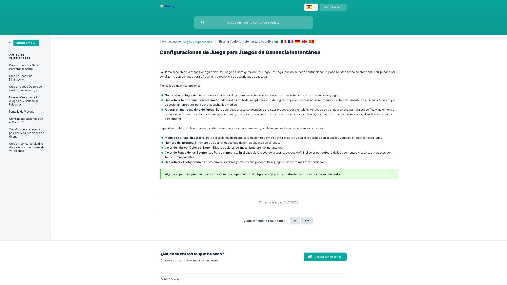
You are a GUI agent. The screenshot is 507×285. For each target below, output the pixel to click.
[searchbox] (253, 22)
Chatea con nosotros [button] (327, 256)
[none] (167, 7)
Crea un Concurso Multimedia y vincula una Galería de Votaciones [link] (27, 147)
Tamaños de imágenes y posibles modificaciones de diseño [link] (26, 133)
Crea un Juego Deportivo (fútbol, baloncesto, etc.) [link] (25, 88)
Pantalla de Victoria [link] (21, 111)
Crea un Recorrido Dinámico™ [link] (20, 77)
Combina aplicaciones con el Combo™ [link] (26, 120)
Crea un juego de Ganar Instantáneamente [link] (24, 67)
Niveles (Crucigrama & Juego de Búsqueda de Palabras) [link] (24, 101)
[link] (24, 42)
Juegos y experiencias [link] (197, 42)
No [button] (307, 220)
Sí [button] (295, 220)
